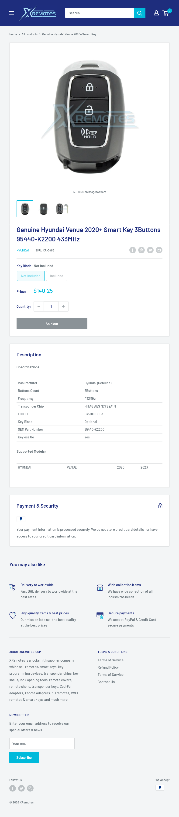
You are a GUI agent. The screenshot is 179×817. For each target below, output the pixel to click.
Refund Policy (108, 667)
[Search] (139, 13)
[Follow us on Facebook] (12, 788)
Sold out (52, 324)
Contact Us (106, 682)
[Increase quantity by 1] (63, 306)
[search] (99, 13)
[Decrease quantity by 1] (39, 306)
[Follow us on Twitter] (21, 788)
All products (30, 34)
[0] (166, 13)
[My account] (156, 12)
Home (13, 34)
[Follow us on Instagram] (30, 788)
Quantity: (24, 306)
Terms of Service (111, 660)
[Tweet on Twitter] (150, 249)
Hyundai (23, 250)
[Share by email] (159, 249)
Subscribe (24, 757)
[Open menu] (11, 13)
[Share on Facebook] (132, 249)
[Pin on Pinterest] (141, 249)
